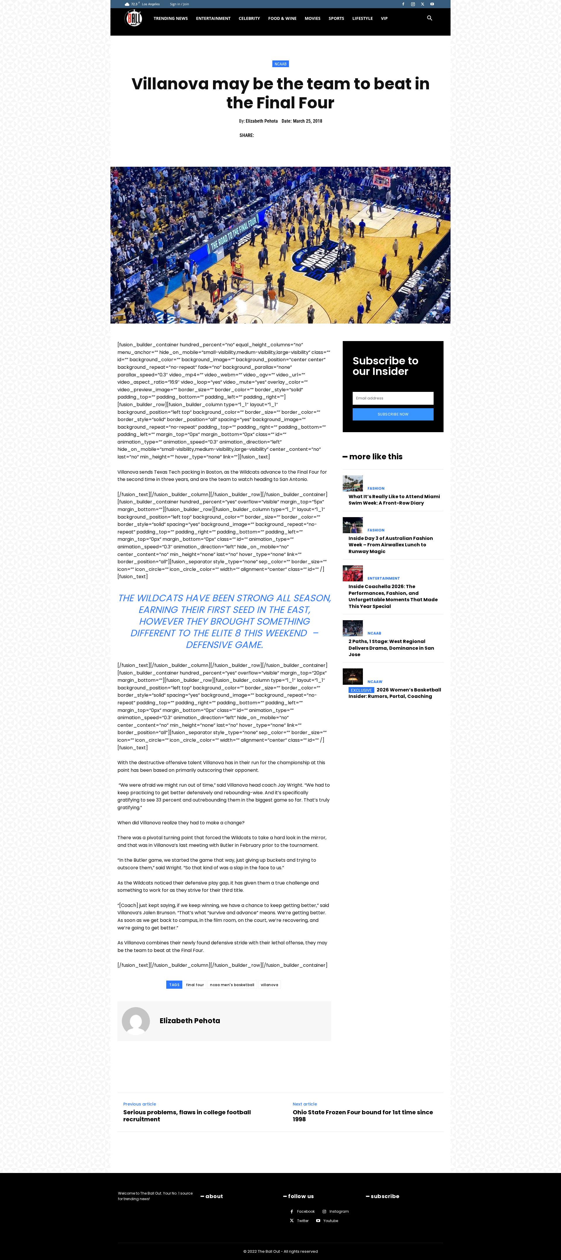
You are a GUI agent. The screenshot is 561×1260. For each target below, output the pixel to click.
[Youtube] (432, 4)
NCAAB (281, 64)
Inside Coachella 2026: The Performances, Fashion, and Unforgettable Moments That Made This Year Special (393, 596)
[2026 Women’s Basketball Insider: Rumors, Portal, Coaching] (353, 676)
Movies (313, 18)
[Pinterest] (288, 135)
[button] (430, 19)
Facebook (306, 1211)
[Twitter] (422, 4)
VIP (384, 18)
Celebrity (249, 18)
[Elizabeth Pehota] (139, 1021)
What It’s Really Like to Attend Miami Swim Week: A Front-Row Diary (394, 499)
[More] (315, 135)
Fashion (376, 488)
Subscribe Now (393, 414)
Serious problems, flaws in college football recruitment (187, 1116)
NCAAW (375, 682)
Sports (336, 18)
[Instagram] (412, 4)
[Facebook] (403, 4)
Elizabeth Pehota (262, 121)
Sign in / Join (179, 4)
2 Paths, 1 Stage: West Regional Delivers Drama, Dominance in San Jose (391, 648)
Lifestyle (362, 18)
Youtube (330, 1220)
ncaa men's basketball (232, 984)
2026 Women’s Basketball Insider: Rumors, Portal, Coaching (395, 693)
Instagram (339, 1211)
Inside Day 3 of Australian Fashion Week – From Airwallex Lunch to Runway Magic (391, 545)
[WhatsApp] (301, 135)
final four (195, 984)
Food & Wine (282, 18)
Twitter (303, 1220)
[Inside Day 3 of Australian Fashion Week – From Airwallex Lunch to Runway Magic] (353, 525)
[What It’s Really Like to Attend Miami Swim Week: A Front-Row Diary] (353, 483)
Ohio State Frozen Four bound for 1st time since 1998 (363, 1116)
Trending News (171, 18)
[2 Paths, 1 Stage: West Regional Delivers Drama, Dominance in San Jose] (353, 628)
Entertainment (213, 18)
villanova (269, 984)
